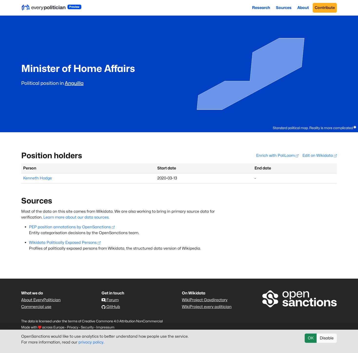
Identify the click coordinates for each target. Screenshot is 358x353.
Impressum (105, 327)
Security (87, 327)
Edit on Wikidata (318, 155)
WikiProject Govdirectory (204, 300)
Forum (112, 300)
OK (311, 338)
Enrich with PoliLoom (276, 155)
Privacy (72, 327)
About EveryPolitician (41, 300)
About (303, 7)
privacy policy (91, 342)
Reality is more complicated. (331, 128)
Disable (327, 338)
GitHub (112, 306)
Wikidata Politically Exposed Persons (63, 242)
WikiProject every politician (207, 306)
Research (261, 7)
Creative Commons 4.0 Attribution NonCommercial (122, 321)
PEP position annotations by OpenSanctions (70, 227)
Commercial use (36, 306)
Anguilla (74, 83)
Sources (284, 7)
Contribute (325, 7)
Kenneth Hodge (37, 178)
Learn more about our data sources (76, 217)
